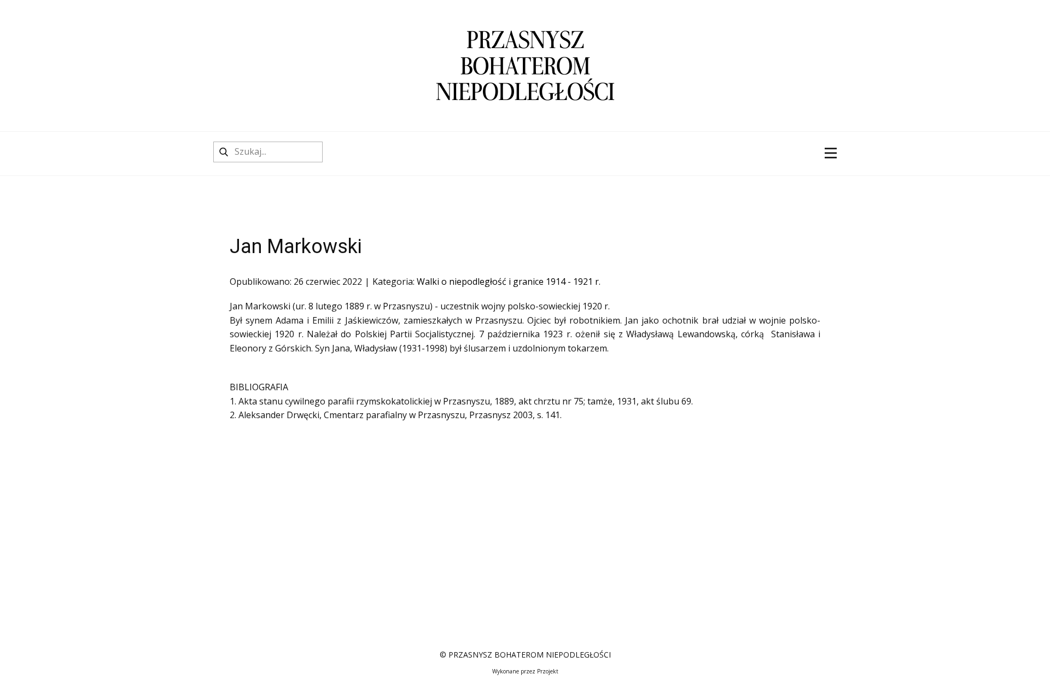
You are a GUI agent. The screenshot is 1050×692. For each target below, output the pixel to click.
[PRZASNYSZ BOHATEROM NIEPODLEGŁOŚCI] (525, 65)
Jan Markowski (296, 246)
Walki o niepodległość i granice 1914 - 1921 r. (508, 281)
